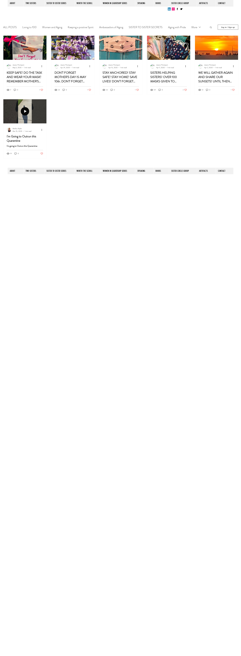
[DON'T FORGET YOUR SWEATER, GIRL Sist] (177, 9)
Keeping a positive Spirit (81, 27)
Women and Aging (52, 27)
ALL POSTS (10, 27)
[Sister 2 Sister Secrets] (173, 9)
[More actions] (42, 66)
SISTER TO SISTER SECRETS (145, 27)
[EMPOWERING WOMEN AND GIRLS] (181, 9)
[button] (210, 27)
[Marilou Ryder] (169, 9)
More (194, 27)
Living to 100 (29, 27)
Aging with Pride (177, 27)
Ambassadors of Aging (111, 27)
